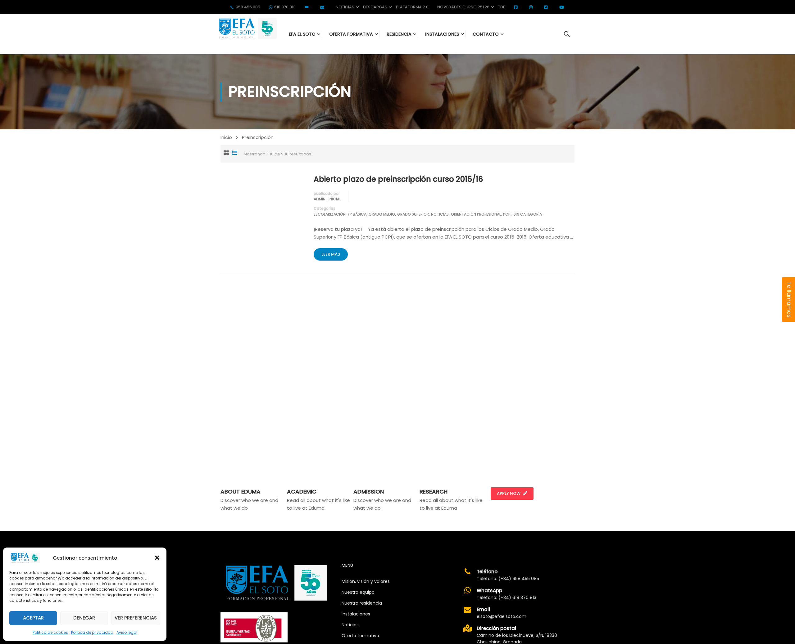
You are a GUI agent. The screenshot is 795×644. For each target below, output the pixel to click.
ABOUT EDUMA (240, 491)
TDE (501, 7)
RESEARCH (433, 491)
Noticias (345, 7)
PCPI (507, 214)
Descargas (375, 7)
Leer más (330, 254)
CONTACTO (486, 34)
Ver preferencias (136, 618)
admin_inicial (327, 199)
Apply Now (508, 493)
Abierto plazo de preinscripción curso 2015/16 (398, 179)
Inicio (226, 137)
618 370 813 (285, 7)
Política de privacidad (92, 632)
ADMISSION (368, 491)
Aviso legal (126, 632)
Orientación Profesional (476, 214)
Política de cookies (50, 632)
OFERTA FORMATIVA (351, 34)
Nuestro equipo (358, 592)
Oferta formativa (360, 636)
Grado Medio (382, 214)
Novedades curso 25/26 (463, 7)
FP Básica (357, 214)
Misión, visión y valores (366, 581)
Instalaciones (356, 614)
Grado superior (413, 214)
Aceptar (33, 618)
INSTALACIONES (442, 34)
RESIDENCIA (399, 34)
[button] (157, 558)
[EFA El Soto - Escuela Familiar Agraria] (247, 28)
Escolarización (330, 214)
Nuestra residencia (362, 603)
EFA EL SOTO (302, 34)
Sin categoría (528, 214)
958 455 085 (248, 7)
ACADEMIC (301, 491)
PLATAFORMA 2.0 (412, 7)
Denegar (84, 618)
